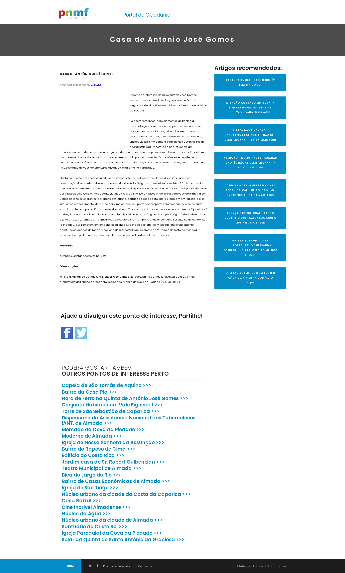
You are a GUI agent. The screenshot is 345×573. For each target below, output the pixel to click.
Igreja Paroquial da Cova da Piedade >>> (112, 533)
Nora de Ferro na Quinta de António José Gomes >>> (125, 398)
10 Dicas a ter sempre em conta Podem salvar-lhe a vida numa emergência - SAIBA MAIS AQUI (250, 190)
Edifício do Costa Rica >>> (93, 455)
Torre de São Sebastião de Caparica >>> (111, 411)
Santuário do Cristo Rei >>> (94, 526)
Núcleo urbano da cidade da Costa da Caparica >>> (126, 494)
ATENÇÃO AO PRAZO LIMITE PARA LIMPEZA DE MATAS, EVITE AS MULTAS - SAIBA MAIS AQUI (250, 107)
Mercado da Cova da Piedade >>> (103, 429)
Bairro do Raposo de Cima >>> (98, 449)
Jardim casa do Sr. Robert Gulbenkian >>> (113, 462)
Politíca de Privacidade (118, 566)
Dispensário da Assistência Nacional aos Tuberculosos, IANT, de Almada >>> (129, 420)
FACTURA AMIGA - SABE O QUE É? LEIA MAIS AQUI (250, 82)
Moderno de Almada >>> (92, 436)
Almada (96, 85)
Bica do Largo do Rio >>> (91, 475)
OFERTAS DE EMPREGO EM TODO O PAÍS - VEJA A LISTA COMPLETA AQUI (250, 277)
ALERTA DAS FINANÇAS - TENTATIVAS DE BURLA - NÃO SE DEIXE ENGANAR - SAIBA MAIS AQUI (250, 135)
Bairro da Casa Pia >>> (89, 392)
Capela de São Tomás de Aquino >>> (106, 385)
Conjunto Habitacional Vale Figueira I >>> (112, 404)
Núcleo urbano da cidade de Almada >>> (112, 520)
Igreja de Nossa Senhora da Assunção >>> (113, 442)
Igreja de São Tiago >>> (90, 487)
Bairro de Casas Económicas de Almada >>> (116, 481)
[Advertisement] (90, 117)
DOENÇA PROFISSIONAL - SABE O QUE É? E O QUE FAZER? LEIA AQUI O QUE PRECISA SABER (250, 217)
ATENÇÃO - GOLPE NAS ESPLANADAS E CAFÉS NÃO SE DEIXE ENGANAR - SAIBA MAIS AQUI (250, 162)
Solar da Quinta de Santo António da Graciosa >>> (123, 539)
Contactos (145, 566)
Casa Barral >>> (81, 500)
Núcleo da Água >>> (86, 513)
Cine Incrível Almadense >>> (96, 507)
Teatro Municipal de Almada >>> (101, 468)
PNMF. (248, 566)
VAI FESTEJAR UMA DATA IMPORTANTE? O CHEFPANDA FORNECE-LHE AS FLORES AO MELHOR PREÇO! (250, 248)
